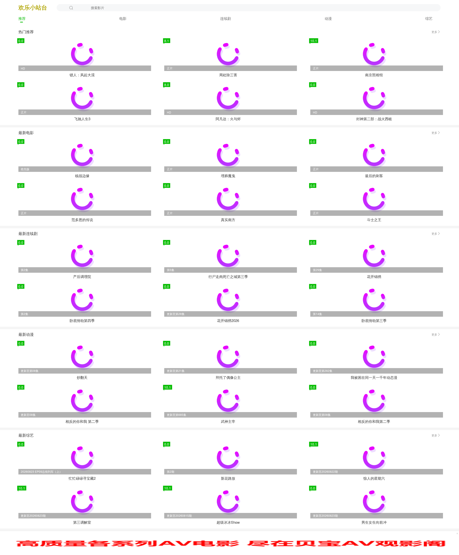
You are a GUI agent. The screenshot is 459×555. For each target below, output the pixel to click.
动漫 (328, 18)
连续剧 (225, 18)
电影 (122, 18)
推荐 (22, 18)
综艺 (428, 18)
